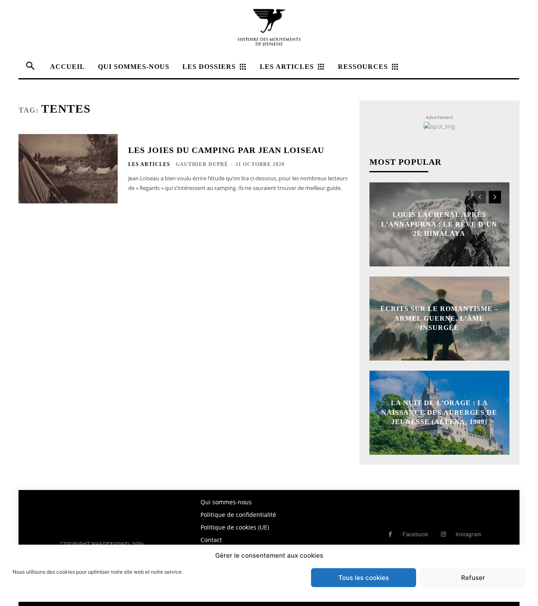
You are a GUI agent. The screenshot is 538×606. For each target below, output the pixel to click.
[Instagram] (443, 534)
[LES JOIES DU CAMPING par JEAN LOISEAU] (68, 168)
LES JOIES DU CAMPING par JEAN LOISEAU (226, 150)
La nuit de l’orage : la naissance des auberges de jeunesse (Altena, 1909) (439, 413)
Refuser (473, 578)
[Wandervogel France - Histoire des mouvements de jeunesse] (269, 27)
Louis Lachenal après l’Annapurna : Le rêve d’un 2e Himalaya (439, 224)
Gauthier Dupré (202, 164)
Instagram (468, 534)
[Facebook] (390, 534)
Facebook (415, 534)
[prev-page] (480, 197)
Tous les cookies (363, 578)
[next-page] (495, 197)
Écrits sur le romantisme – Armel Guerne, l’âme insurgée (439, 319)
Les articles (149, 164)
